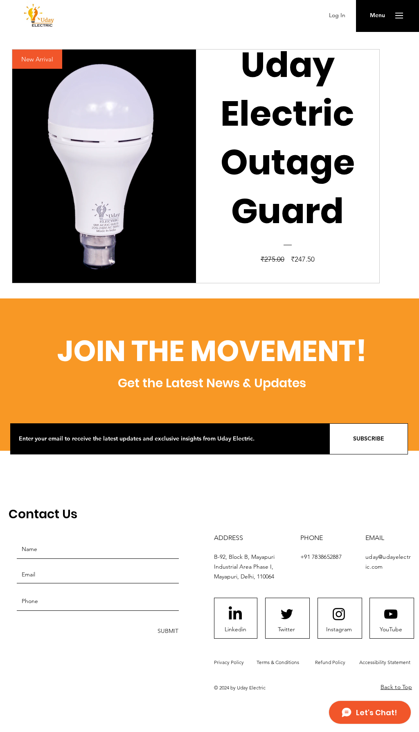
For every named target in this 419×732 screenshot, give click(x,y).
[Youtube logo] (391, 614)
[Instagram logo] (339, 614)
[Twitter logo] (287, 614)
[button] (377, 15)
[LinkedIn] (235, 614)
